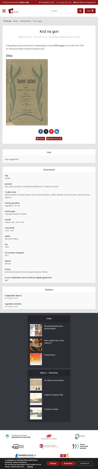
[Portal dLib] (17, 446)
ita (66, 2)
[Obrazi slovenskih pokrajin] (80, 446)
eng (62, 2)
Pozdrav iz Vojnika (51, 409)
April (6, 280)
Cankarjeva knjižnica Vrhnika (69, 37)
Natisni (41, 138)
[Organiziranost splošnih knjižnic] (49, 437)
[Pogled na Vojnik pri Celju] (36, 399)
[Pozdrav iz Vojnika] (36, 413)
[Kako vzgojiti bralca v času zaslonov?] (36, 345)
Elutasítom (68, 463)
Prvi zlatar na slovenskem (54, 380)
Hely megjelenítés (12, 159)
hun (69, 2)
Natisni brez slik (55, 138)
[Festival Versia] (36, 359)
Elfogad (53, 463)
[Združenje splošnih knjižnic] (64, 456)
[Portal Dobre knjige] (26, 456)
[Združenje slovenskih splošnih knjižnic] (49, 446)
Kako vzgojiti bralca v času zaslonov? (54, 342)
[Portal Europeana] (80, 437)
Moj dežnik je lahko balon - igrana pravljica (54, 327)
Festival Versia (49, 355)
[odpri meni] (4, 11)
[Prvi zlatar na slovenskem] (36, 385)
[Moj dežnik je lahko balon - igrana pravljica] (36, 330)
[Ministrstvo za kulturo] (18, 436)
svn (58, 2)
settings (30, 467)
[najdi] (80, 10)
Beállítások (84, 463)
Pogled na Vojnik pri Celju (53, 395)
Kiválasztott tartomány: (15, 2)
